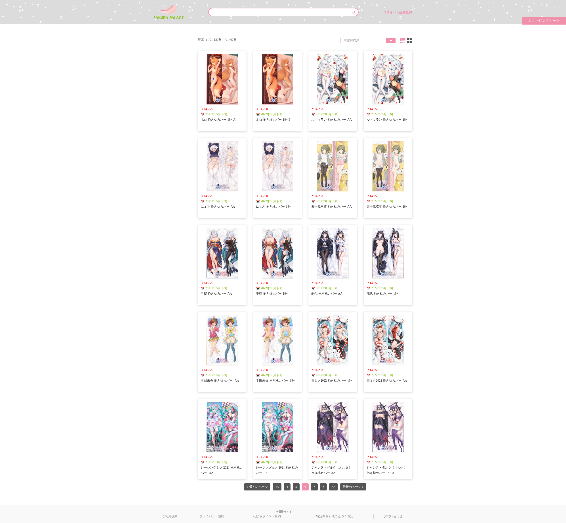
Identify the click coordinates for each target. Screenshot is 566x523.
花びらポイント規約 (267, 516)
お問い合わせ (393, 516)
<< (277, 486)
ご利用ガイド (283, 511)
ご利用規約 (170, 516)
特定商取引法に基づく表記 (334, 516)
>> (333, 486)
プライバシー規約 (211, 516)
